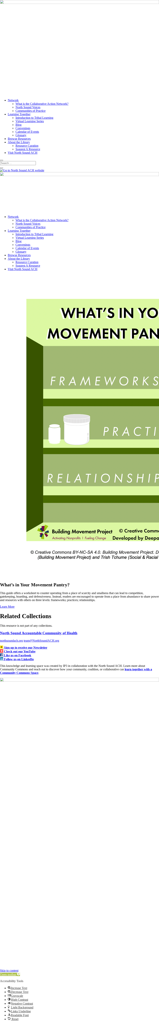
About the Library (19, 142)
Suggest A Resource (28, 149)
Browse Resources (19, 138)
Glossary (21, 135)
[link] (2, 647)
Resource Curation (27, 145)
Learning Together (19, 114)
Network (13, 100)
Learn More (7, 606)
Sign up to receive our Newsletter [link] (25, 647)
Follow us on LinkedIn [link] (19, 659)
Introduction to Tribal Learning (34, 117)
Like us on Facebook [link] (17, 655)
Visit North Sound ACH (22, 152)
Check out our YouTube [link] (19, 651)
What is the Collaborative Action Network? (42, 103)
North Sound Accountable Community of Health (38, 633)
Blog (19, 124)
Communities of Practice (31, 110)
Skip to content (9, 970)
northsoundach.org (11, 640)
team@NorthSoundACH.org (41, 640)
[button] (10, 974)
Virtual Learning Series (30, 121)
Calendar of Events (27, 131)
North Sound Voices (28, 107)
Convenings (23, 128)
